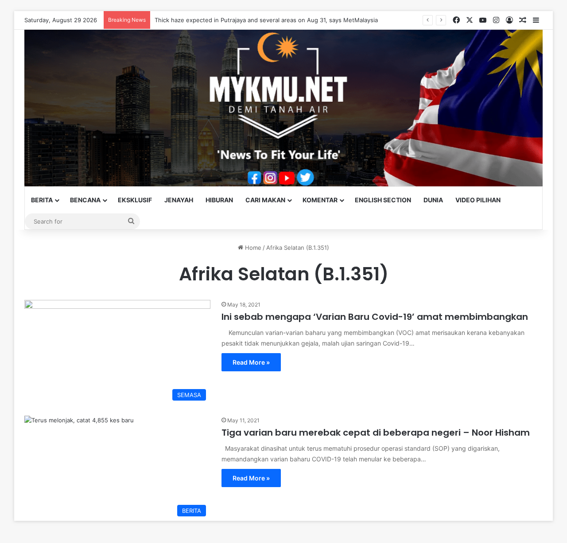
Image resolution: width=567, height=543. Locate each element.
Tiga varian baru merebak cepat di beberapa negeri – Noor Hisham (375, 432)
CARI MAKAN (265, 200)
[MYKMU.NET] (283, 108)
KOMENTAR (320, 200)
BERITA (42, 200)
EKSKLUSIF (135, 200)
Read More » (251, 362)
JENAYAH (178, 200)
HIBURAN (219, 200)
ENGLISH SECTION (383, 200)
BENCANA (85, 200)
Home (252, 247)
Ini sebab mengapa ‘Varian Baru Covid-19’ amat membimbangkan (374, 317)
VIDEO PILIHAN (478, 200)
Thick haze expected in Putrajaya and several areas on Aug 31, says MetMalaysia (266, 20)
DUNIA (433, 200)
